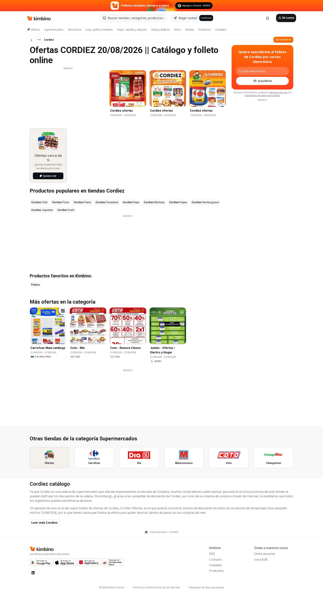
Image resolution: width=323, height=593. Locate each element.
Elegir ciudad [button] (188, 18)
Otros (177, 29)
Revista (189, 29)
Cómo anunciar (264, 554)
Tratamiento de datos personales (206, 587)
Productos (204, 29)
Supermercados (53, 29)
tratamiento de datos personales (262, 95)
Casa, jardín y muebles (99, 29)
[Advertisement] (68, 96)
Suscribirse (285, 39)
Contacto (215, 559)
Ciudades (220, 29)
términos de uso (278, 92)
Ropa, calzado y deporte (132, 29)
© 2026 (111, 587)
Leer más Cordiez (44, 523)
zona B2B (260, 559)
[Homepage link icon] (146, 532)
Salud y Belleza (160, 29)
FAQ (212, 554)
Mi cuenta (288, 17)
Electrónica (74, 29)
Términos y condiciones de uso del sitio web (156, 587)
